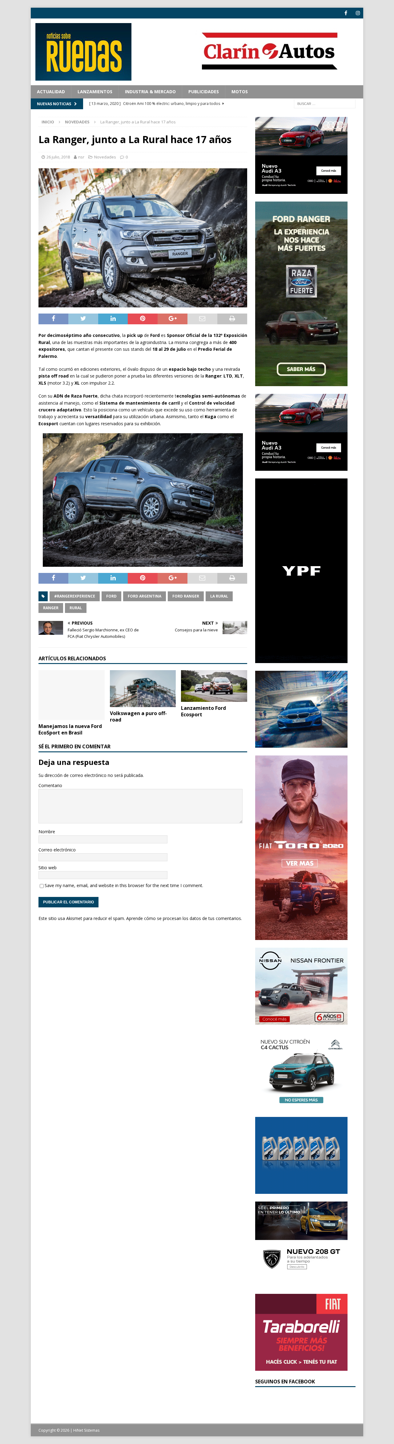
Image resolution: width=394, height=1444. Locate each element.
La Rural (219, 596)
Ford (111, 596)
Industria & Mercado (150, 91)
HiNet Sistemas (86, 1430)
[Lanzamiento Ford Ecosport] (214, 686)
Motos (239, 91)
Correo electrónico (57, 850)
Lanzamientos (95, 91)
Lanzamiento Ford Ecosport (203, 711)
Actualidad (51, 91)
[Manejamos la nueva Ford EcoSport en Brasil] (71, 695)
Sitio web (47, 867)
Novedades (105, 157)
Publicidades (203, 91)
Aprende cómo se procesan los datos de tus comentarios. (184, 918)
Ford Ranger (185, 596)
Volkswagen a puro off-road (138, 716)
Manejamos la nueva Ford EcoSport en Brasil (70, 729)
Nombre (46, 831)
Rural (76, 607)
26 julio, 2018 (58, 157)
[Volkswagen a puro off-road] (143, 688)
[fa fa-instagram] (357, 13)
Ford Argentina (144, 596)
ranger (50, 607)
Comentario (50, 785)
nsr (81, 157)
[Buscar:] (325, 103)
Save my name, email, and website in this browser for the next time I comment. (124, 885)
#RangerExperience (74, 596)
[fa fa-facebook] (345, 13)
